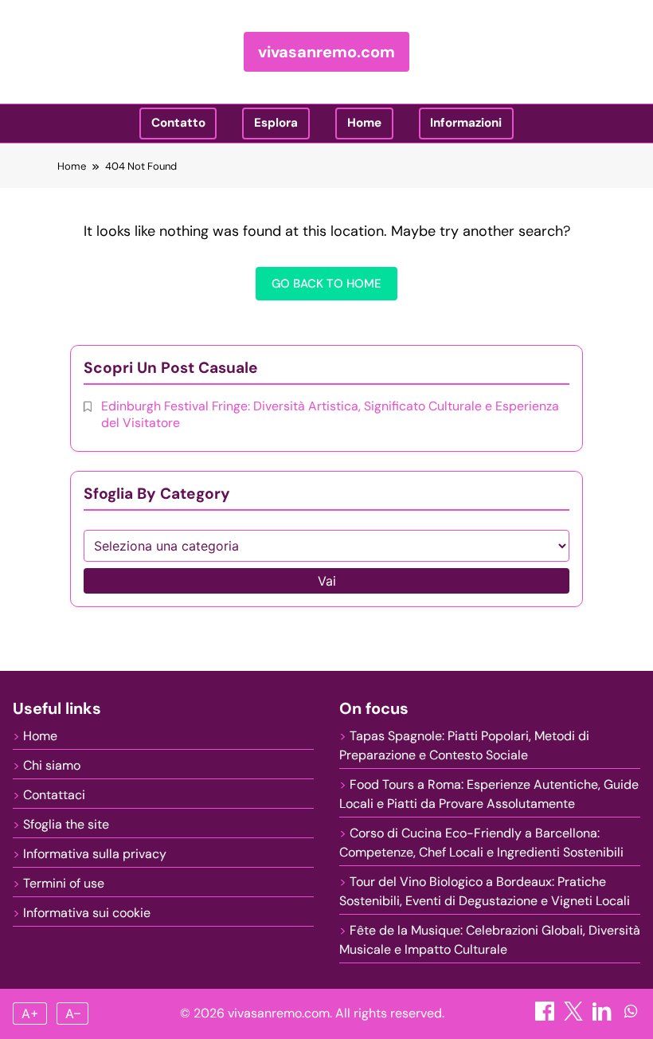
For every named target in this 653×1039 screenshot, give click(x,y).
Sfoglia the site (66, 824)
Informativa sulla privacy (94, 853)
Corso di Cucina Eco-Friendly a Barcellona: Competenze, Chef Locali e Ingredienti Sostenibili (481, 843)
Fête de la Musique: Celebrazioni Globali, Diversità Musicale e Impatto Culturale (489, 940)
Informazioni (466, 123)
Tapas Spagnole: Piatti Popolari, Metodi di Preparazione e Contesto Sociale (464, 745)
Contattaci (54, 794)
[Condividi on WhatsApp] (630, 1016)
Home (364, 123)
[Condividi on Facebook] (546, 1016)
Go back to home (326, 284)
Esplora (276, 123)
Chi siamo (51, 765)
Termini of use (63, 883)
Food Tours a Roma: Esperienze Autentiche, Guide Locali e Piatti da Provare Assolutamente (489, 794)
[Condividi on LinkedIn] (603, 1016)
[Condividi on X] (575, 1016)
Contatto (178, 123)
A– (72, 1013)
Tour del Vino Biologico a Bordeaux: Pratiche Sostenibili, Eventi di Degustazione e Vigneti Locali (484, 891)
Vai (327, 581)
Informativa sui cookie (87, 912)
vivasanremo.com (326, 51)
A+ (30, 1013)
